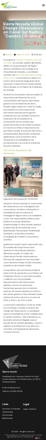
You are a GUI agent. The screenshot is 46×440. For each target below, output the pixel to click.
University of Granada (11, 409)
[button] (43, 5)
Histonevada (7, 415)
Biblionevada (7, 418)
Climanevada (7, 412)
